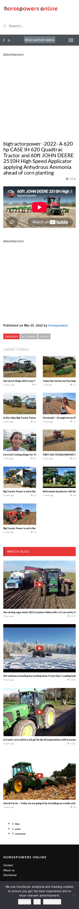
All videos (29, 336)
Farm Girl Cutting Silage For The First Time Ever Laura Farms (36, 454)
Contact (8, 865)
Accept (24, 902)
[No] (73, 895)
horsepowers (58, 325)
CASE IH (44, 336)
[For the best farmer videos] (30, 8)
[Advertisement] (39, 96)
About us (9, 870)
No (37, 902)
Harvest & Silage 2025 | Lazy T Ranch (23, 380)
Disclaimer (10, 875)
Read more (52, 902)
